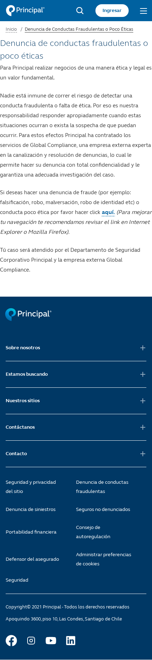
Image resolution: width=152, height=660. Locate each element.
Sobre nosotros (23, 348)
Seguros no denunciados (103, 509)
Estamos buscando (27, 374)
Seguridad (17, 580)
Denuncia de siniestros (30, 509)
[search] (80, 10)
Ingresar (112, 10)
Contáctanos (20, 427)
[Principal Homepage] (25, 10)
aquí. (108, 212)
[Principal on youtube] (51, 640)
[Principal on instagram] (31, 640)
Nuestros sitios (23, 401)
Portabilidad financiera (31, 532)
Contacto (16, 454)
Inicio (11, 29)
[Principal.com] (29, 319)
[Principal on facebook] (11, 640)
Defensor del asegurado (32, 559)
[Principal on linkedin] (70, 640)
